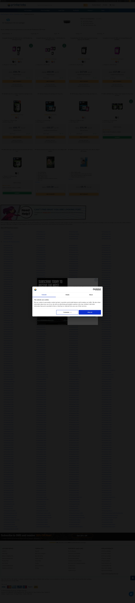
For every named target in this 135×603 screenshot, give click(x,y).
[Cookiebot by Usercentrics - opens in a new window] (94, 289)
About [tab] (91, 294)
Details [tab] (67, 294)
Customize (66, 312)
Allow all (90, 312)
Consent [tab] (44, 294)
